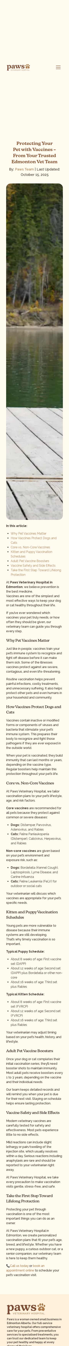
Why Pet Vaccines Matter (28, 533)
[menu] (58, 67)
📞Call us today (17, 1266)
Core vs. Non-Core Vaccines (30, 547)
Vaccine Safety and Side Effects (33, 565)
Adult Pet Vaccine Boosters (30, 561)
